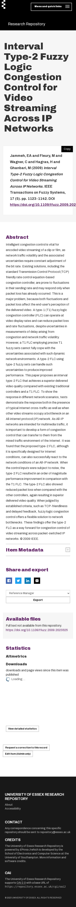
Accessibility (13, 808)
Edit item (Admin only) (18, 753)
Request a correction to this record (26, 747)
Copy (66, 148)
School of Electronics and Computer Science (33, 853)
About (9, 804)
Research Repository (26, 24)
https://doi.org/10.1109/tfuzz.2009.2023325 (37, 630)
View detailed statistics (22, 728)
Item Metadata (24, 549)
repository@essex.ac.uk (55, 832)
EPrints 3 (25, 849)
